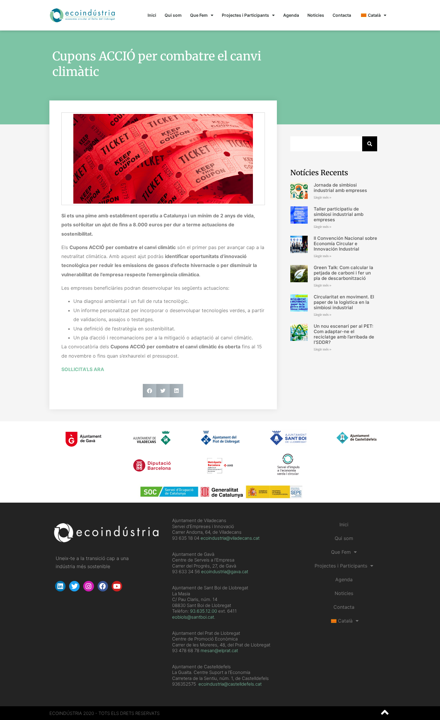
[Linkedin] (60, 586)
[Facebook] (103, 586)
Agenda (291, 15)
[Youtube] (117, 586)
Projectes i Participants (245, 15)
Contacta (342, 15)
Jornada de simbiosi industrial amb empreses (340, 187)
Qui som (173, 15)
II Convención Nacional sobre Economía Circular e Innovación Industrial (345, 243)
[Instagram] (88, 586)
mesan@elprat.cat (219, 650)
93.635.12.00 (203, 611)
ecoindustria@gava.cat (224, 571)
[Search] (369, 143)
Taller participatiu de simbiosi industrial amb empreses (338, 214)
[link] (203, 611)
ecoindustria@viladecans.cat (229, 538)
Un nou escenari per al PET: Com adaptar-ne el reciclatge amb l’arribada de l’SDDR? (344, 334)
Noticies (315, 15)
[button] (149, 390)
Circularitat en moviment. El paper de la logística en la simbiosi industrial (344, 302)
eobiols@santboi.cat (193, 617)
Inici (152, 15)
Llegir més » (322, 197)
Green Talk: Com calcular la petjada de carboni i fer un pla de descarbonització (343, 273)
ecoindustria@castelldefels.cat (230, 684)
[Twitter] (74, 586)
